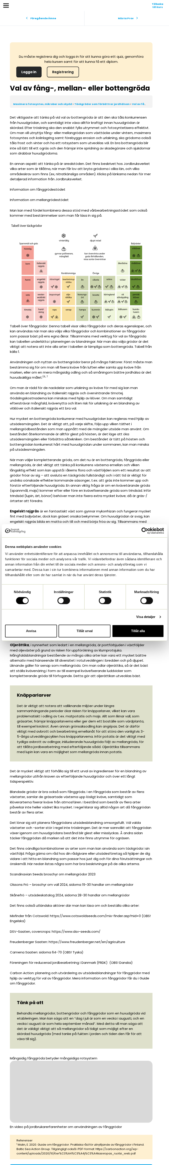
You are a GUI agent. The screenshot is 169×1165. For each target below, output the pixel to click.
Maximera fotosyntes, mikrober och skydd (42, 104)
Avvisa (31, 631)
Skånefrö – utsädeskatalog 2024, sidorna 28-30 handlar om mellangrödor (70, 895)
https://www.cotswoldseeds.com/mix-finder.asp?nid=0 (95, 916)
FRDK (102, 962)
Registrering (63, 72)
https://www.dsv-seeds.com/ (76, 931)
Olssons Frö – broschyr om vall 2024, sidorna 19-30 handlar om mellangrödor (71, 884)
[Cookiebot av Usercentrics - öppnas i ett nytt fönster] (144, 530)
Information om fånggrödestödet (37, 189)
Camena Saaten (23, 952)
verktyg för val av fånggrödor (47, 978)
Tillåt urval (85, 631)
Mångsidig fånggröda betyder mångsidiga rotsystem (53, 1058)
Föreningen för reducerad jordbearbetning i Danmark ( (54, 962)
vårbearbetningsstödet (109, 210)
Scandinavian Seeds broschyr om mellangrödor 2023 (53, 874)
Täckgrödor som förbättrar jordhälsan (102, 104)
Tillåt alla (138, 631)
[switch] (63, 600)
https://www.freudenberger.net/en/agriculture (87, 942)
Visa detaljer (145, 617)
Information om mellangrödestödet (39, 199)
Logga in (28, 72)
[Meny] (6, 5)
